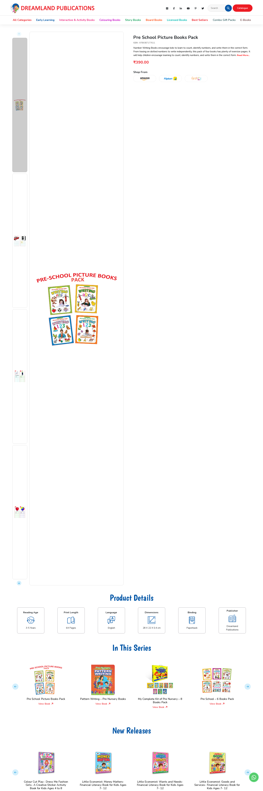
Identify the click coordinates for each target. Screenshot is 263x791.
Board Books (154, 20)
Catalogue (242, 8)
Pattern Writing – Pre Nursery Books (46, 699)
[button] (228, 8)
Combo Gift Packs (224, 20)
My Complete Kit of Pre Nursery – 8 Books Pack (103, 700)
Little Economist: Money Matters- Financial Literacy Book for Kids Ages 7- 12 (46, 785)
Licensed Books (177, 20)
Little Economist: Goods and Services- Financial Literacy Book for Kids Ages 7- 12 (160, 785)
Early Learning (45, 20)
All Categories (22, 20)
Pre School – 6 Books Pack (160, 699)
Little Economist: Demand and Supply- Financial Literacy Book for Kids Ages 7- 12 (217, 785)
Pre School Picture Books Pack (217, 699)
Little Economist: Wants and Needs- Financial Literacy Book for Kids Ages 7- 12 (103, 785)
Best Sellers (200, 20)
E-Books (245, 20)
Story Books (133, 20)
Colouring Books (109, 20)
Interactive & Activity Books (77, 20)
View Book (44, 703)
